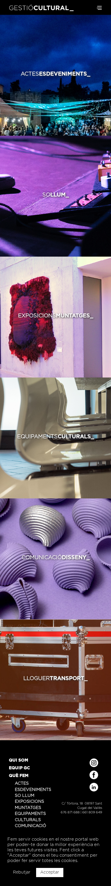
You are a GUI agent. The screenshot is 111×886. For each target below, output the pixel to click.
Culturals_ (55, 436)
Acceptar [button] (49, 872)
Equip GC (19, 768)
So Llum (24, 796)
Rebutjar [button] (21, 872)
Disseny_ (56, 557)
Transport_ (55, 678)
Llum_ (55, 195)
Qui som (18, 760)
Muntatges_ (55, 316)
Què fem (18, 776)
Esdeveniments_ (55, 74)
